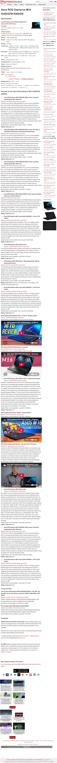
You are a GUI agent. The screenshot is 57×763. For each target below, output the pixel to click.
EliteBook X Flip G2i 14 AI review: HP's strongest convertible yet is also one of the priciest (6, 701)
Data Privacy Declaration (26, 759)
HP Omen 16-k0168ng (48, 159)
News (15, 4)
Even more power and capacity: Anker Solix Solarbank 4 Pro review (19, 689)
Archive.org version (20, 101)
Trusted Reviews (12, 246)
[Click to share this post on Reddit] (22, 674)
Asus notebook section (10, 76)
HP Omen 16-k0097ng (48, 147)
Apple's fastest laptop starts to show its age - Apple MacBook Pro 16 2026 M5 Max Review (6, 688)
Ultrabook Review (10, 220)
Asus (41, 740)
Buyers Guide (42, 4)
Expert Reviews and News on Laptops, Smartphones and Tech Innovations (19, 740)
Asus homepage (9, 74)
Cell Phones (8, 597)
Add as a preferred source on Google (23, 670)
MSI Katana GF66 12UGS (49, 119)
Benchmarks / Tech (31, 4)
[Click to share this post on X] (18, 674)
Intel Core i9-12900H (6, 28)
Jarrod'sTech (8, 317)
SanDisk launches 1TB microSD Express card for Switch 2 (19, 719)
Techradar (11, 491)
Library (37, 740)
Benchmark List (21, 638)
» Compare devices (27, 79)
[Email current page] (38, 674)
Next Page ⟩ (12, 707)
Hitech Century (9, 265)
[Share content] (4, 675)
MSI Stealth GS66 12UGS (49, 124)
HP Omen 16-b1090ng (48, 114)
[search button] (50, 1)
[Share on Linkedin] (34, 674)
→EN (13, 608)
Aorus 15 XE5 (47, 96)
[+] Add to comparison (14, 79)
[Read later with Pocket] (26, 674)
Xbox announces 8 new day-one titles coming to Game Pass (18, 732)
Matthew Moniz (9, 349)
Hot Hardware (9, 446)
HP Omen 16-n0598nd (48, 60)
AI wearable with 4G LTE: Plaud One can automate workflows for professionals (6, 718)
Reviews (9, 4)
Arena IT (7, 608)
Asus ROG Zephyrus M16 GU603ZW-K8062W (13, 664)
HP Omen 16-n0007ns (48, 55)
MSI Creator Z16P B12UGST (50, 33)
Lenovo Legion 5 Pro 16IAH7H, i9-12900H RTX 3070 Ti (49, 179)
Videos (21, 4)
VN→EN (16, 597)
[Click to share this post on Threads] (11, 674)
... (55, 4)
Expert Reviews (9, 101)
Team (17, 759)
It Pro (6, 198)
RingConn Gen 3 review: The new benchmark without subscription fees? (18, 701)
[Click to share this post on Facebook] (7, 674)
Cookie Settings (38, 759)
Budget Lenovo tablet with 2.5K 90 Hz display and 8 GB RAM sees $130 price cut (6, 731)
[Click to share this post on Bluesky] (15, 674)
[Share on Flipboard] (30, 674)
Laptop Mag (11, 380)
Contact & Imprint (10, 759)
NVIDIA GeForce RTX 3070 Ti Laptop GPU (11, 33)
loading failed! (4, 747)
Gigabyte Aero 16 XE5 (48, 65)
